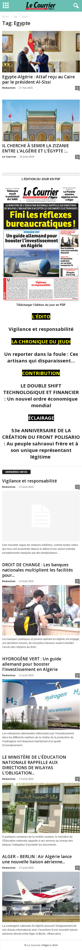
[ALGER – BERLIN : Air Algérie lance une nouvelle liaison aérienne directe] (41, 897)
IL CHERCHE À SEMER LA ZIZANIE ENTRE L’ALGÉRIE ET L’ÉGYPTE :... (35, 148)
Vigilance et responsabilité (29, 481)
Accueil (5, 16)
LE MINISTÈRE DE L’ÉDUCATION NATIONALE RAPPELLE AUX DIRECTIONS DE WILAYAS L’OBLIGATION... (34, 765)
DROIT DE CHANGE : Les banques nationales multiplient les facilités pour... (37, 570)
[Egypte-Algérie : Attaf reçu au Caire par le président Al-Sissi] (41, 51)
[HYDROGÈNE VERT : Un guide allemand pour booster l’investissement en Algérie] (41, 704)
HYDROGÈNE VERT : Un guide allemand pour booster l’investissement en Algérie (31, 664)
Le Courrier (9, 156)
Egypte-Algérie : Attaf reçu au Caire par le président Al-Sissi (38, 79)
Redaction (9, 87)
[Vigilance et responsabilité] (41, 516)
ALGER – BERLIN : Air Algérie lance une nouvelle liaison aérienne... (37, 859)
